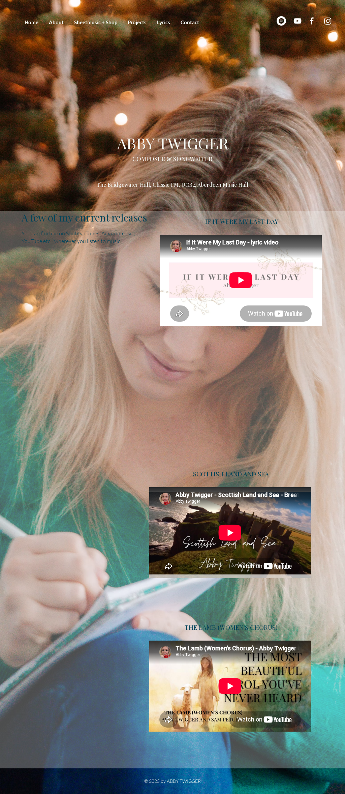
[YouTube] (297, 21)
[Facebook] (311, 21)
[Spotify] (281, 21)
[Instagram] (328, 21)
